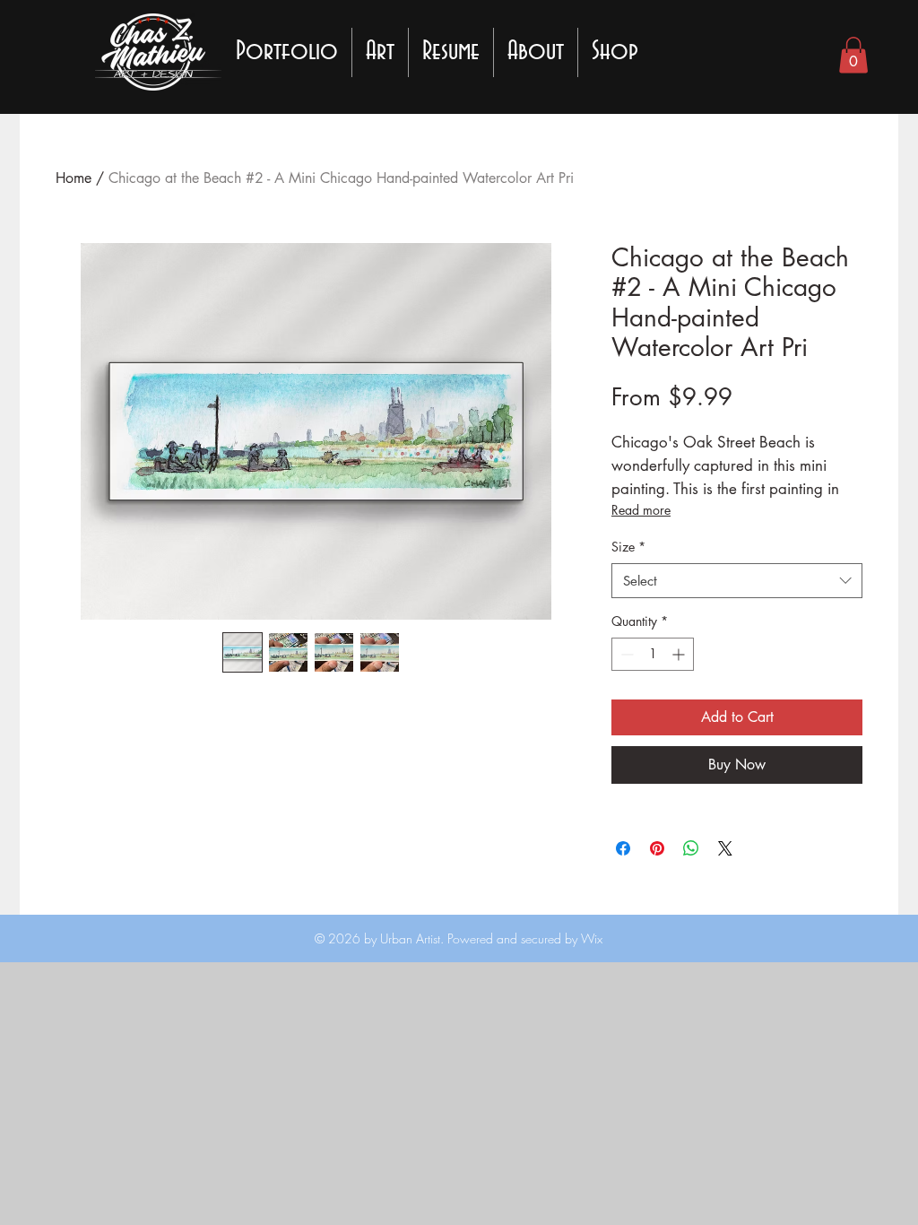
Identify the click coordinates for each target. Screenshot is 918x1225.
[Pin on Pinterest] (657, 848)
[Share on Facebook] (623, 848)
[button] (853, 55)
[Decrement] (625, 654)
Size (628, 546)
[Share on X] (725, 848)
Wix (589, 938)
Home (73, 178)
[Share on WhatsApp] (691, 848)
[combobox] (736, 580)
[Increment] (680, 654)
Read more (641, 509)
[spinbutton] (653, 654)
